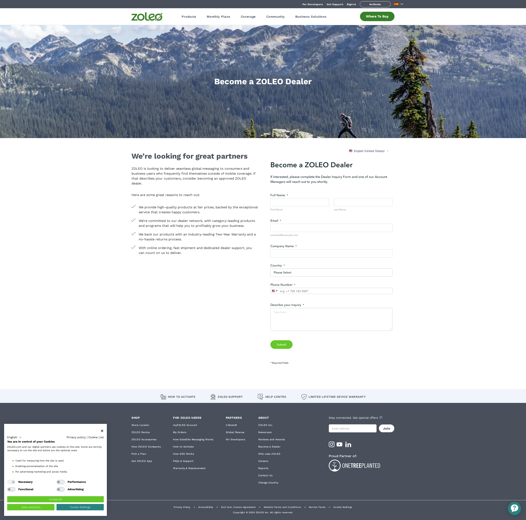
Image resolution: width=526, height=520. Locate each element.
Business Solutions (310, 16)
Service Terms (317, 507)
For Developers (312, 4)
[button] (14, 437)
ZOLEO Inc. (265, 425)
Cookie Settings (342, 507)
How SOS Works (183, 453)
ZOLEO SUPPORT (230, 396)
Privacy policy (76, 437)
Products (189, 16)
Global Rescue (235, 432)
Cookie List (96, 437)
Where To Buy (377, 16)
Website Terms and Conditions (282, 507)
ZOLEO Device (141, 432)
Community (275, 16)
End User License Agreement (238, 507)
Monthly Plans (218, 16)
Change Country (268, 482)
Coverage (248, 16)
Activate (375, 4)
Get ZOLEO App (142, 461)
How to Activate (181, 396)
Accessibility (205, 507)
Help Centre (275, 396)
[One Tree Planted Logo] (361, 465)
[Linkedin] (348, 446)
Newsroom (265, 432)
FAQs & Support (183, 461)
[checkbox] (11, 482)
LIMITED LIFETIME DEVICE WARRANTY (337, 396)
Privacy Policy (182, 507)
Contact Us (265, 475)
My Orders (179, 432)
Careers (263, 461)
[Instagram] (332, 446)
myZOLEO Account (185, 425)
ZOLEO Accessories (144, 439)
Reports (263, 468)
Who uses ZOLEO (269, 453)
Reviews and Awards (271, 439)
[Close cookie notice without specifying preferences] (102, 431)
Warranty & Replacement (189, 468)
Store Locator (140, 425)
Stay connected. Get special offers (353, 417)
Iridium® (231, 425)
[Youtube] (340, 446)
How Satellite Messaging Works (193, 439)
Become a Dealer (269, 446)
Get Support (335, 4)
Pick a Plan (139, 453)
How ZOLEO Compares (146, 446)
